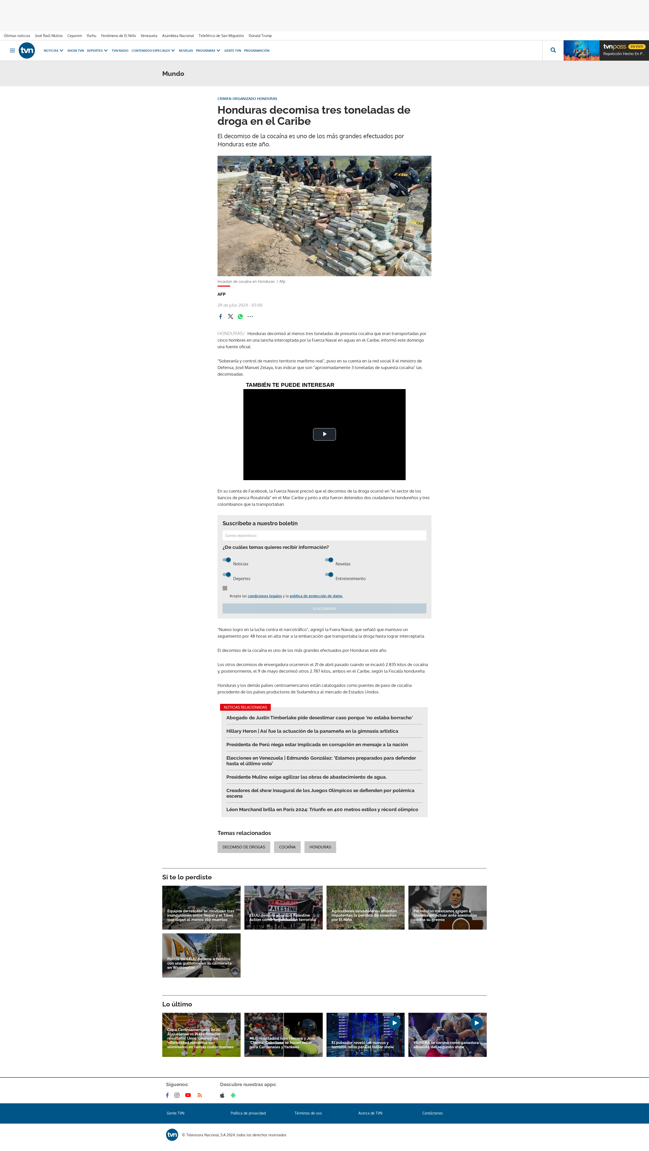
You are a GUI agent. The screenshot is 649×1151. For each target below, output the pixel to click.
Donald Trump (260, 35)
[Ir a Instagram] (178, 1095)
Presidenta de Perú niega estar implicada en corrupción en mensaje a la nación (317, 744)
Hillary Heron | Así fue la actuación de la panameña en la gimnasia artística (312, 731)
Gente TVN (232, 51)
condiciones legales (265, 596)
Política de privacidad (248, 1113)
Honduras (320, 847)
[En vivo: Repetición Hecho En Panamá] (582, 50)
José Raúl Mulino (49, 35)
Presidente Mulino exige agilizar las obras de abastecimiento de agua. (306, 777)
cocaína (287, 847)
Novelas (186, 51)
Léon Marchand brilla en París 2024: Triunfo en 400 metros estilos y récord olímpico (322, 809)
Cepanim (74, 35)
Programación (256, 51)
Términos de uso (308, 1113)
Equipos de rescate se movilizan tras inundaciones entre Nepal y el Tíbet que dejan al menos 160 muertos (200, 915)
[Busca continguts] (553, 50)
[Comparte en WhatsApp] (240, 316)
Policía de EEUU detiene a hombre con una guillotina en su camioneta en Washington (199, 963)
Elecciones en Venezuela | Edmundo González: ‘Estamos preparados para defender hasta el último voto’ (321, 760)
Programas (205, 51)
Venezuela (149, 35)
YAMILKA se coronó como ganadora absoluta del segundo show (446, 1045)
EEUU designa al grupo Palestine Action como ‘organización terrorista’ (283, 917)
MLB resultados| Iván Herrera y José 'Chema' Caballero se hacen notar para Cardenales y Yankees (282, 1042)
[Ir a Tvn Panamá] (27, 50)
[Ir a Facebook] (168, 1095)
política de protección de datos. (316, 596)
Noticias (51, 51)
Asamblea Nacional (178, 35)
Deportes (95, 51)
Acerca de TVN (370, 1113)
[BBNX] (172, 1135)
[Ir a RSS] (201, 1095)
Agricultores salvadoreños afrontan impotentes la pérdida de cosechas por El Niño (364, 915)
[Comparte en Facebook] (220, 316)
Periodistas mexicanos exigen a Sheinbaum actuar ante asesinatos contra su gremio (445, 915)
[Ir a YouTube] (189, 1095)
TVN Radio (120, 51)
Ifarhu (91, 35)
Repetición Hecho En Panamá (624, 53)
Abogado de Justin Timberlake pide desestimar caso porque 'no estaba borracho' (319, 717)
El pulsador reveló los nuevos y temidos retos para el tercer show (363, 1045)
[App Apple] (223, 1095)
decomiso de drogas (244, 847)
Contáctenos (432, 1113)
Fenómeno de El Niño (118, 35)
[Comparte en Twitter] (230, 316)
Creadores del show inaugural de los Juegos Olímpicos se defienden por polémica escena (320, 793)
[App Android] (234, 1095)
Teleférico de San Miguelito (221, 35)
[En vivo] (608, 44)
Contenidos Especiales (151, 51)
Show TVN (75, 51)
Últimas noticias (17, 35)
